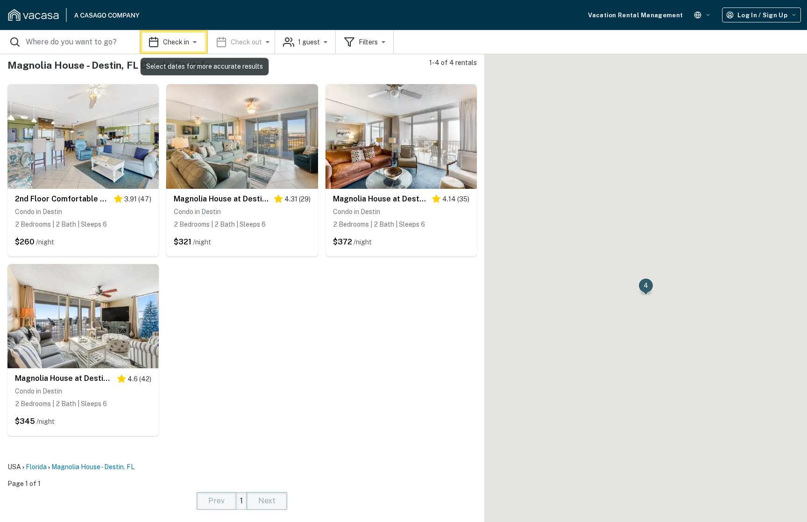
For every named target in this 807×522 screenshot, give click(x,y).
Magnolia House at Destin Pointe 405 (380, 198)
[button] (207, 42)
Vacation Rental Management (635, 15)
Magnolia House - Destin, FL (92, 467)
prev (216, 500)
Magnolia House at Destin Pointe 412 (64, 378)
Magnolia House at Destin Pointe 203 (221, 198)
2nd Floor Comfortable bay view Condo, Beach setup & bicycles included (62, 198)
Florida (36, 467)
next (267, 500)
